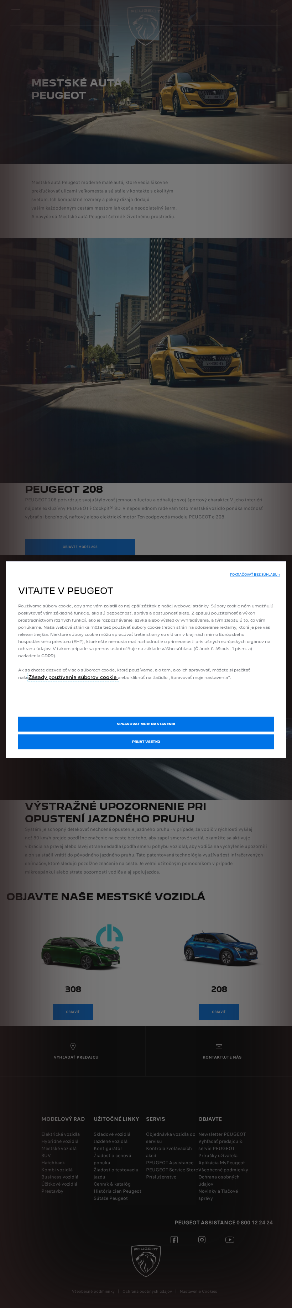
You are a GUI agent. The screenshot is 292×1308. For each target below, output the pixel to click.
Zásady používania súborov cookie (73, 677)
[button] (255, 574)
